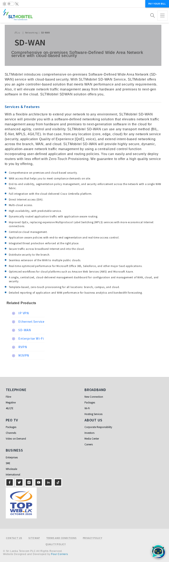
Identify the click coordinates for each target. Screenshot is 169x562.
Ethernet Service (31, 321)
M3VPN (23, 355)
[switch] (10, 4)
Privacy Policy (92, 538)
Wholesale (11, 469)
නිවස (17, 32)
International (13, 474)
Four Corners (59, 554)
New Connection (93, 396)
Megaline (11, 402)
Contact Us (14, 538)
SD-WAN (24, 330)
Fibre (8, 396)
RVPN (22, 347)
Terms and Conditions (61, 538)
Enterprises (12, 457)
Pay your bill (157, 3)
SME (8, 463)
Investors (89, 433)
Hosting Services (93, 414)
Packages (89, 402)
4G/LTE (9, 408)
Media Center (91, 438)
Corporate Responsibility (98, 427)
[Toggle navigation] (162, 16)
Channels (11, 433)
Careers (88, 444)
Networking (31, 32)
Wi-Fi (87, 408)
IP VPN (23, 313)
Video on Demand (16, 438)
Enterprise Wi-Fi (31, 338)
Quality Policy (56, 544)
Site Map (34, 538)
